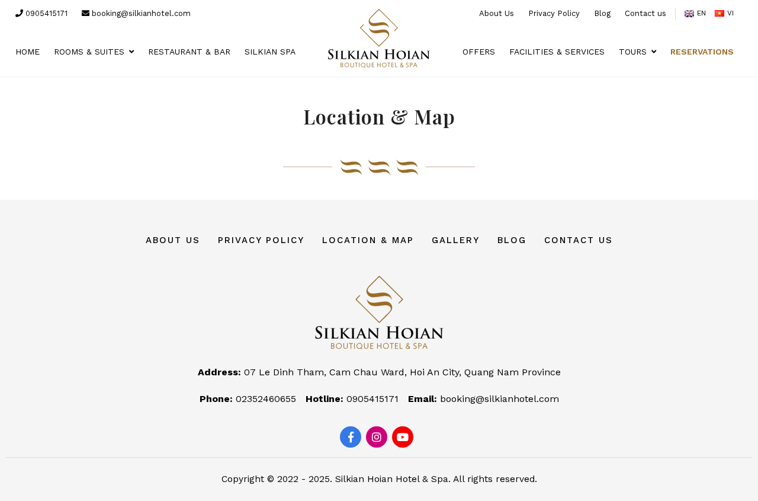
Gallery (456, 240)
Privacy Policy (554, 13)
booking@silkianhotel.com (140, 13)
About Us (496, 13)
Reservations (702, 51)
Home (27, 51)
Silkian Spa (270, 51)
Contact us (645, 13)
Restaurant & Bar (189, 51)
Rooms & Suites (89, 51)
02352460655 (266, 398)
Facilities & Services (557, 51)
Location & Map (368, 240)
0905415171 (45, 13)
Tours (633, 51)
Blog (602, 13)
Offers (478, 51)
